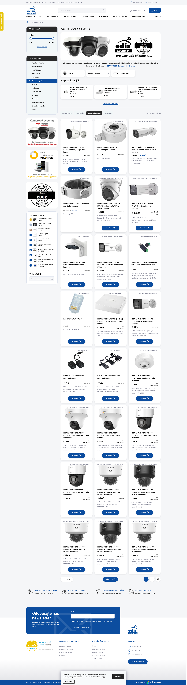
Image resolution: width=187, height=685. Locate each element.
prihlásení (142, 155)
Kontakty (77, 2)
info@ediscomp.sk (137, 646)
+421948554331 (137, 650)
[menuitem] (35, 17)
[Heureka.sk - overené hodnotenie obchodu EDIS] (40, 645)
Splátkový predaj (97, 658)
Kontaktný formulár (138, 661)
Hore (68, 579)
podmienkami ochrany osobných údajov (100, 621)
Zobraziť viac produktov (110, 104)
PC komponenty (37, 66)
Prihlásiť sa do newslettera (81, 627)
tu (104, 677)
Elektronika (35, 77)
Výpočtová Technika (38, 63)
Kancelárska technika (38, 106)
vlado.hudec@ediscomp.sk (127, 66)
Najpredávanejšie (94, 113)
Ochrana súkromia (97, 652)
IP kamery (36, 88)
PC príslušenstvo (37, 70)
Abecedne (108, 113)
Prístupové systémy (38, 102)
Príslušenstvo (36, 99)
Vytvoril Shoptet (141, 682)
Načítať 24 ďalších (110, 579)
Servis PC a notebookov (64, 2)
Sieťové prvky (36, 74)
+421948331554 (137, 654)
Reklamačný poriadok (98, 655)
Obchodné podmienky (98, 649)
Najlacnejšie (67, 113)
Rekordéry (35, 95)
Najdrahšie (80, 113)
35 (158, 579)
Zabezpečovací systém (48, 2)
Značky (34, 109)
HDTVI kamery (37, 91)
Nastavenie (69, 681)
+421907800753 (111, 66)
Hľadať (103, 10)
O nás (94, 646)
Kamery (34, 84)
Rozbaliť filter (42, 47)
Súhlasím (118, 676)
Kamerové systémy (32, 2)
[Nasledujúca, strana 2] (152, 579)
